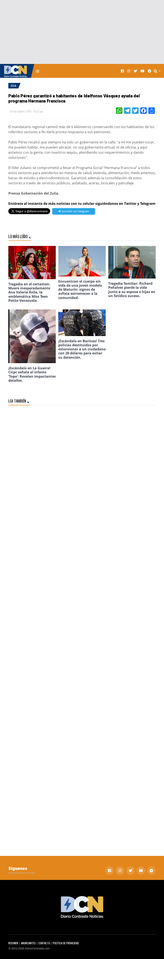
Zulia (13, 85)
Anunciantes (28, 943)
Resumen (13, 943)
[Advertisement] (82, 32)
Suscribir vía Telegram (75, 211)
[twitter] (135, 71)
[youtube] (142, 71)
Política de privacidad (66, 943)
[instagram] (129, 71)
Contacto (44, 943)
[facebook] (122, 71)
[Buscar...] (158, 71)
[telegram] (149, 71)
